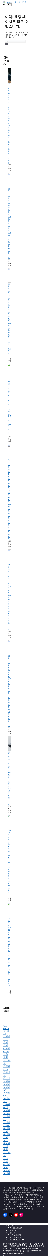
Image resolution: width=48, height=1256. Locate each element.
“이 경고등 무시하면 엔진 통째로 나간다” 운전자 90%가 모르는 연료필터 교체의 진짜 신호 (9, 499)
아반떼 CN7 (6, 1094)
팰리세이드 (6, 1166)
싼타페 (6, 1078)
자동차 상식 (6, 1106)
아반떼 (6, 1084)
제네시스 (6, 1118)
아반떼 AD (6, 1088)
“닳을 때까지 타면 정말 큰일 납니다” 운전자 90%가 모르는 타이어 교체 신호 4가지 (9, 318)
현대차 (6, 1173)
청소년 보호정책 (14, 1237)
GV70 (6, 1028)
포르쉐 (6, 1170)
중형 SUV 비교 (6, 1152)
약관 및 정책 (13, 1230)
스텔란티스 (6, 1067)
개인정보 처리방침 (15, 1228)
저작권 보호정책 (14, 1235)
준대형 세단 (6, 1130)
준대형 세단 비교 (6, 1137)
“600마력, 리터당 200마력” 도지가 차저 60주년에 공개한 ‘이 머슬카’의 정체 (9, 861)
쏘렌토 (6, 1081)
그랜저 (6, 1036)
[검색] (6, 44)
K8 (4, 1033)
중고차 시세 (6, 1145)
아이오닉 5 (6, 1100)
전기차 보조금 (6, 1112)
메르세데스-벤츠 (6, 1051)
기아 (5, 1039)
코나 (5, 1158)
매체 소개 (11, 1226)
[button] (5, 5)
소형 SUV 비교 (6, 1060)
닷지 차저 (5, 1044)
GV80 (6, 1031)
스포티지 (6, 1073)
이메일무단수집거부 (16, 1240)
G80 (5, 1026)
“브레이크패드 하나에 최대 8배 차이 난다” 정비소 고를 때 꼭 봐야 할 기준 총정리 (9, 691)
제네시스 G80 (6, 1124)
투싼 (5, 1161)
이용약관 (11, 1233)
